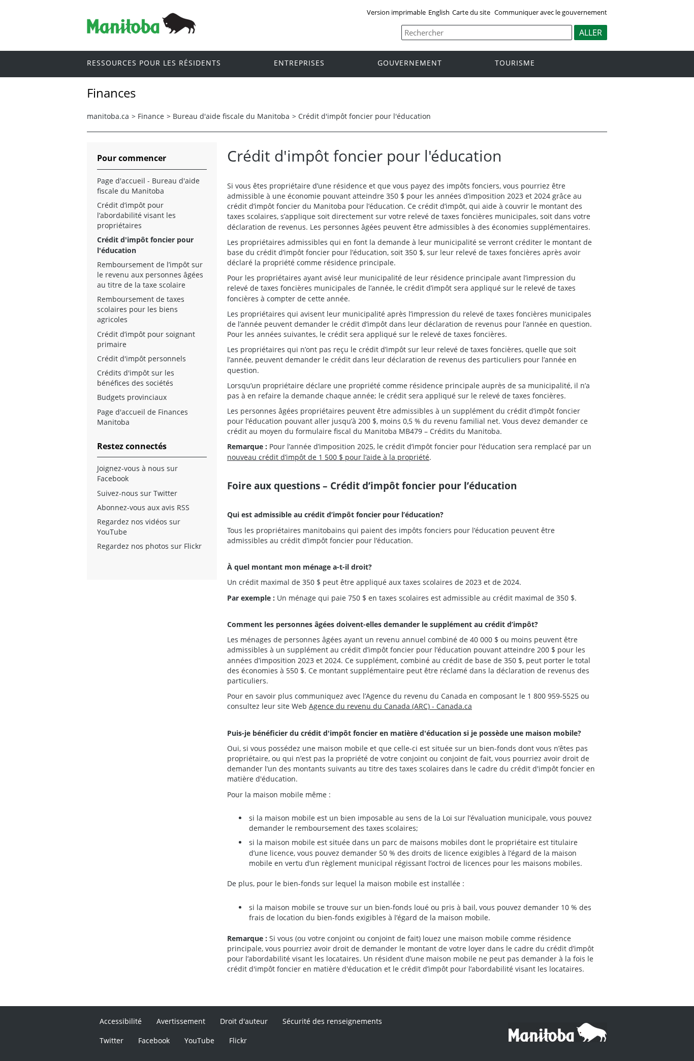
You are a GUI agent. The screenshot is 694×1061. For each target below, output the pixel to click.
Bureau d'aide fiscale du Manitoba (231, 116)
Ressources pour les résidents (154, 63)
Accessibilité (121, 1021)
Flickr (238, 1040)
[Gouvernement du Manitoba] (141, 30)
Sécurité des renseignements (332, 1021)
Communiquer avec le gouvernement (550, 12)
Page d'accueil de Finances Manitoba (142, 417)
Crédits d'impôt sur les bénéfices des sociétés (135, 378)
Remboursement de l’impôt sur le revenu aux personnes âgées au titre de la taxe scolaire (150, 275)
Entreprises (299, 63)
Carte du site (471, 12)
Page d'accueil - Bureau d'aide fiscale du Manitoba (148, 186)
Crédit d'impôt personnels (141, 358)
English (439, 12)
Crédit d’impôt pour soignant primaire (146, 339)
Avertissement (180, 1021)
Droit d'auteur (244, 1021)
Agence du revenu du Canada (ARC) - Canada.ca (390, 706)
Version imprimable (396, 12)
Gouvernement (409, 63)
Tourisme (515, 63)
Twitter (111, 1040)
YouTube (199, 1040)
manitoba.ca (108, 116)
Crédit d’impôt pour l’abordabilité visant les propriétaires (136, 215)
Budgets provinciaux (132, 397)
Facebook (154, 1040)
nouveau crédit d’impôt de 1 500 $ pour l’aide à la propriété (328, 457)
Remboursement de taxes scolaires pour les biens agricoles (140, 309)
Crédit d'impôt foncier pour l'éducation (364, 116)
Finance (151, 116)
